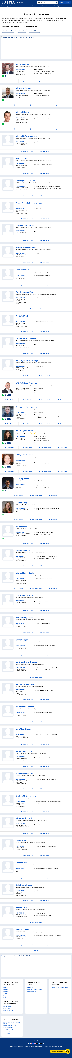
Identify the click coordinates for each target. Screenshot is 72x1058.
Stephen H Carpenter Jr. (26, 407)
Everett (5, 987)
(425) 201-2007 (20, 298)
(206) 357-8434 (20, 412)
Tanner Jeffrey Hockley (26, 338)
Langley (5, 996)
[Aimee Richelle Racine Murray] (8, 207)
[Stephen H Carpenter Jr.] (8, 411)
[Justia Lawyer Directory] (8, 2)
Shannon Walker (23, 550)
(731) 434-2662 (20, 508)
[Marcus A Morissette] (8, 755)
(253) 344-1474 (20, 623)
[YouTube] (31, 1043)
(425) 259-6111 (20, 142)
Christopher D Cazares (25, 180)
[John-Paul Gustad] (8, 92)
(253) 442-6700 (20, 460)
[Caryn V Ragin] (8, 644)
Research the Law (23, 6)
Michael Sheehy (23, 112)
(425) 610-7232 (20, 208)
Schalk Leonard (22, 270)
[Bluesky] (39, 1043)
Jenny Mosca (21, 526)
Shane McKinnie (23, 64)
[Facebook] (33, 1043)
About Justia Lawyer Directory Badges (11, 1022)
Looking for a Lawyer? (58, 1051)
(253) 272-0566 (20, 690)
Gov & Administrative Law (34, 989)
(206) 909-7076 (20, 344)
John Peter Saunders (25, 706)
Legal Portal (21, 1046)
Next (36, 951)
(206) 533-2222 (20, 94)
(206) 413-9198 (20, 801)
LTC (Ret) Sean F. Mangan (27, 383)
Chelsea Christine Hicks (26, 796)
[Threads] (37, 1043)
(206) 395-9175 (20, 70)
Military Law (16, 9)
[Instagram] (35, 1043)
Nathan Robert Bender (26, 247)
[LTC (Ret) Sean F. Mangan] (8, 387)
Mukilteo (5, 991)
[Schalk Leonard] (8, 274)
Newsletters (49, 6)
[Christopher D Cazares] (8, 185)
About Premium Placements (11, 1030)
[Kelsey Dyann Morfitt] (8, 435)
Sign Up (67, 2)
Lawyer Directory (9, 9)
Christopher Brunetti (25, 595)
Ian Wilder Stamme (24, 729)
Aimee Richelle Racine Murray (29, 203)
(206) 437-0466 (20, 253)
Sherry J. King (21, 158)
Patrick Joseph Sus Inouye (27, 360)
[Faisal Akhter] (8, 911)
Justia (2, 9)
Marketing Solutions (59, 6)
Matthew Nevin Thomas (26, 662)
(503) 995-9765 (20, 935)
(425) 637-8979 (20, 868)
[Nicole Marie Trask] (8, 822)
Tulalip (5, 993)
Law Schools (33, 6)
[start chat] (67, 1051)
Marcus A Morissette (25, 751)
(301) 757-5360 (20, 321)
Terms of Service (39, 1046)
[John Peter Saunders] (8, 711)
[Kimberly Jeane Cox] (8, 777)
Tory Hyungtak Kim (24, 292)
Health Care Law (31, 991)
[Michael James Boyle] (8, 577)
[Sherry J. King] (8, 162)
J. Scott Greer (21, 862)
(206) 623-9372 (20, 891)
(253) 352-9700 (20, 436)
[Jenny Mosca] (8, 531)
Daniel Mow (21, 840)
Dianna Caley (21, 502)
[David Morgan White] (8, 229)
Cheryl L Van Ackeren (25, 455)
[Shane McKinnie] (8, 68)
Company (27, 1046)
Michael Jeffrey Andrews (26, 136)
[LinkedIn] (29, 1043)
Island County (7, 1006)
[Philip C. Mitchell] (8, 320)
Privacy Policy (47, 1046)
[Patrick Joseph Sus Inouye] (8, 364)
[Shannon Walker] (8, 554)
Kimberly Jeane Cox (24, 773)
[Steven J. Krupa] (8, 483)
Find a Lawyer (5, 6)
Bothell (5, 998)
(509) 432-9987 (20, 734)
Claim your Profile (8, 1027)
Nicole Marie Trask (24, 818)
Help (32, 1046)
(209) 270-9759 (20, 556)
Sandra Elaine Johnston (26, 684)
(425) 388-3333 (20, 164)
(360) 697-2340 (20, 231)
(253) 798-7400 (20, 668)
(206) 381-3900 (20, 366)
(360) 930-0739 (20, 275)
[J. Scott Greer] (8, 867)
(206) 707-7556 (20, 601)
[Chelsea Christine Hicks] (8, 800)
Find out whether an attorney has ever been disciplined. (59, 988)
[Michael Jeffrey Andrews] (8, 140)
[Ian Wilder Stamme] (8, 733)
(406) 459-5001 (20, 846)
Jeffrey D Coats (22, 929)
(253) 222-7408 (20, 824)
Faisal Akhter (21, 907)
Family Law (30, 987)
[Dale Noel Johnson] (8, 889)
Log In (61, 2)
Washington (23, 9)
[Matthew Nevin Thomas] (8, 666)
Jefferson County (8, 1010)
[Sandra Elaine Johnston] (8, 688)
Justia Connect (13, 1046)
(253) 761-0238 (20, 578)
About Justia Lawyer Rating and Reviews (10, 1032)
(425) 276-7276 (20, 118)
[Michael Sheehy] (8, 116)
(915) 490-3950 (20, 712)
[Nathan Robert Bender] (8, 251)
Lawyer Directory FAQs (9, 1025)
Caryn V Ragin (22, 640)
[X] (41, 1043)
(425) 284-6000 (20, 186)
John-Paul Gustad (23, 88)
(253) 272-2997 (20, 645)
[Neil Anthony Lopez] (8, 621)
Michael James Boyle (25, 573)
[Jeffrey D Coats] (8, 934)
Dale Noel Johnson (24, 885)
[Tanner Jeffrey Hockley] (8, 342)
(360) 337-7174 (20, 532)
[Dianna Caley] (8, 507)
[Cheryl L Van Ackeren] (8, 459)
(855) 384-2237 (20, 484)
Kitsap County (7, 1008)
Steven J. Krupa (22, 478)
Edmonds (5, 989)
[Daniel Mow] (8, 844)
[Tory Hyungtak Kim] (8, 296)
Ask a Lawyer (14, 6)
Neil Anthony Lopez (24, 617)
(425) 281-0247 (20, 757)
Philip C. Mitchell (23, 316)
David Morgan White (25, 225)
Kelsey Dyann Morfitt (25, 431)
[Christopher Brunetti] (8, 599)
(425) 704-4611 (20, 913)
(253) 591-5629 (20, 779)
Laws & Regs (41, 6)
